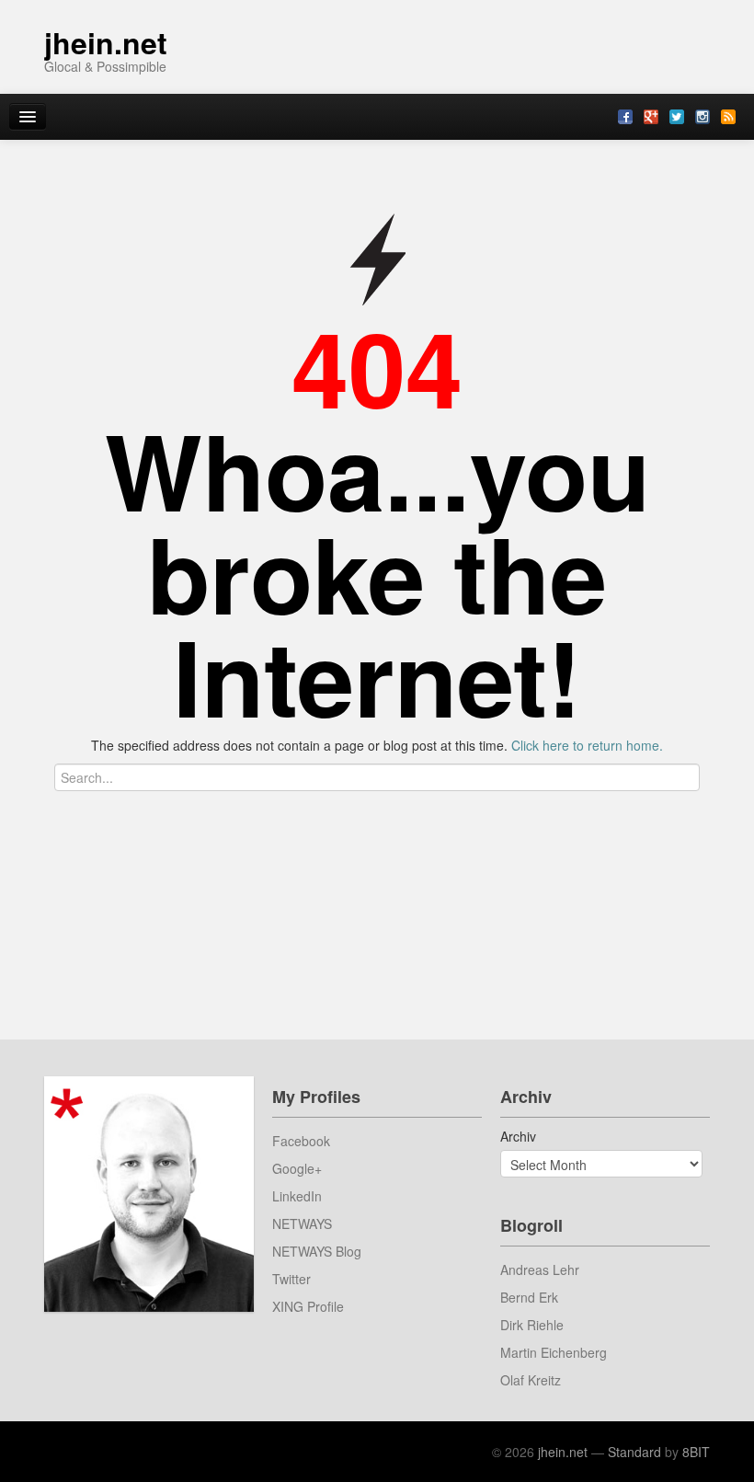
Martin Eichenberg (553, 1352)
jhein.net (105, 42)
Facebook (301, 1141)
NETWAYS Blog (316, 1251)
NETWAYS (302, 1223)
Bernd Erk (529, 1297)
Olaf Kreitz (530, 1380)
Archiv (518, 1136)
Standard (634, 1451)
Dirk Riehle (532, 1324)
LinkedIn (297, 1196)
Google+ (297, 1168)
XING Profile (308, 1306)
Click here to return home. (587, 745)
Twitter (291, 1278)
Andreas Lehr (539, 1269)
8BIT (696, 1451)
